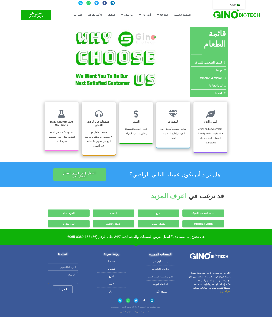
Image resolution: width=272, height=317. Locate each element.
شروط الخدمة (134, 312)
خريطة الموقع (124, 312)
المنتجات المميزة (160, 254)
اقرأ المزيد (225, 291)
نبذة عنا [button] (164, 14)
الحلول (111, 14)
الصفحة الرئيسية (182, 14)
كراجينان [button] (128, 14)
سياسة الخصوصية (146, 312)
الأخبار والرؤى (95, 14)
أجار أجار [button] (146, 14)
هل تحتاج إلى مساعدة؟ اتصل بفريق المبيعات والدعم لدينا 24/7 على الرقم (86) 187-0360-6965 (136, 237)
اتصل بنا (78, 14)
